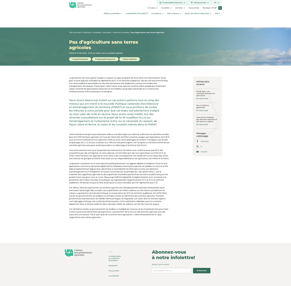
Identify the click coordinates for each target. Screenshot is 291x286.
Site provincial (75, 32)
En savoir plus (202, 98)
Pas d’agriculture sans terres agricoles (147, 32)
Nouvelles (107, 32)
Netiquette (113, 266)
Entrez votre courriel (179, 267)
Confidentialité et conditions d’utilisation (115, 258)
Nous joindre (114, 271)
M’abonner (202, 270)
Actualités (97, 32)
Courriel (204, 152)
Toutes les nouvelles (121, 32)
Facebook (205, 141)
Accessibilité (114, 276)
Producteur (87, 32)
